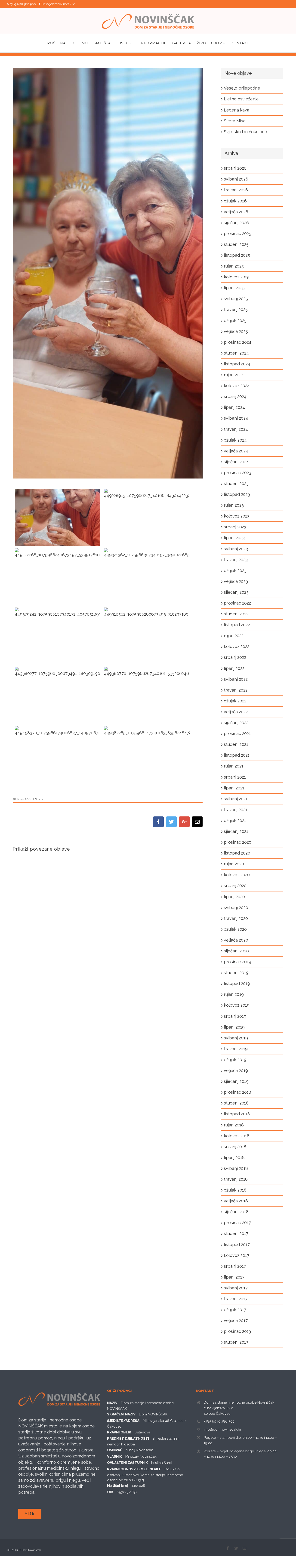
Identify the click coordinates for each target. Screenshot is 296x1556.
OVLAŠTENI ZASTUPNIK (127, 1463)
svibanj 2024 (236, 418)
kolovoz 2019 (237, 1005)
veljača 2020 (236, 940)
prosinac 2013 (237, 1331)
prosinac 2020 (237, 842)
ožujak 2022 (235, 700)
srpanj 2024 (235, 396)
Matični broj (117, 1486)
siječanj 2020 (236, 950)
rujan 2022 (234, 635)
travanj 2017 (235, 1298)
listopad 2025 (237, 255)
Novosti (39, 799)
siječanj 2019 (236, 1081)
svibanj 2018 (236, 1168)
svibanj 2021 (235, 798)
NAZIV (112, 1403)
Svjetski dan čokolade (245, 131)
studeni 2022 (236, 613)
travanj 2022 (235, 690)
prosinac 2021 (237, 733)
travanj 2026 (236, 189)
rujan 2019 (234, 994)
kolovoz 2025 (237, 276)
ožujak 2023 (235, 570)
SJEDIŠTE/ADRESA (123, 1421)
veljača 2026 (236, 211)
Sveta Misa (234, 120)
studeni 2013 (236, 1342)
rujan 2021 (233, 766)
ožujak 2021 (235, 820)
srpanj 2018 (235, 1146)
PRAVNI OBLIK (119, 1432)
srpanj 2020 (235, 885)
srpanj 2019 (235, 1016)
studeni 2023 (236, 483)
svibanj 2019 (236, 1037)
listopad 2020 (237, 853)
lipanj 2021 (234, 788)
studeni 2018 (236, 1103)
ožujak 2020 (235, 929)
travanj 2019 (236, 1048)
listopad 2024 (237, 363)
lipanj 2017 (234, 1277)
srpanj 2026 (235, 168)
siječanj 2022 (236, 722)
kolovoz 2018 (237, 1135)
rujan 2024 (234, 374)
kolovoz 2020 (237, 874)
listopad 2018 (237, 1113)
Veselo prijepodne (242, 88)
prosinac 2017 (237, 1222)
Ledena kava (236, 110)
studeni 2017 (236, 1233)
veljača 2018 (236, 1200)
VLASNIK (114, 1456)
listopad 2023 (237, 494)
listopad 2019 (237, 983)
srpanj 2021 (235, 777)
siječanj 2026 (236, 222)
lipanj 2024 (234, 407)
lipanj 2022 (234, 668)
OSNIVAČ (114, 1450)
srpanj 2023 (235, 526)
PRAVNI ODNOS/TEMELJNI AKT (134, 1469)
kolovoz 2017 (236, 1255)
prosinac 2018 (237, 1092)
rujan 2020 (234, 863)
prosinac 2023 (237, 472)
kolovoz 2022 (236, 646)
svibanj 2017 (236, 1287)
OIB (110, 1492)
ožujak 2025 (235, 320)
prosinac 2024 (237, 342)
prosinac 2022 (237, 603)
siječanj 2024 (236, 461)
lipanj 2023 (234, 537)
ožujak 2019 (235, 1059)
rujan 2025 (234, 266)
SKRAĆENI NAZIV (121, 1414)
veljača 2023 (236, 581)
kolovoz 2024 (237, 385)
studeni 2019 (236, 972)
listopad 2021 (237, 755)
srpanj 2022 (235, 657)
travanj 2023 (236, 559)
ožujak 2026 (235, 201)
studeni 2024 (236, 353)
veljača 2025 (236, 331)
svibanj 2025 (236, 298)
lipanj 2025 (234, 287)
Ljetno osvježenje (241, 98)
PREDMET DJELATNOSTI (128, 1438)
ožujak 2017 (235, 1309)
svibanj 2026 (236, 179)
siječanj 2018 (236, 1211)
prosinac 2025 (237, 233)
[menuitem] (59, 43)
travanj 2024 (236, 429)
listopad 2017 (237, 1244)
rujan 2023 (234, 505)
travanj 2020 (236, 918)
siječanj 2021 (236, 831)
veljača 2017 (236, 1320)
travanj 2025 (236, 309)
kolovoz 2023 (237, 516)
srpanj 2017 (235, 1266)
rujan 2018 (234, 1125)
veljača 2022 (236, 711)
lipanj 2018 (234, 1157)
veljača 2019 (236, 1070)
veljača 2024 (236, 450)
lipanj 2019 (234, 1027)
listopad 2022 (237, 624)
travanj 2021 (235, 809)
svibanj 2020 (236, 907)
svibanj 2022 (236, 679)
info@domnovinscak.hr (59, 4)
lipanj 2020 (234, 896)
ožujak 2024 (235, 440)
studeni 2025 (236, 244)
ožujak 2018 (235, 1190)
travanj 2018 (236, 1179)
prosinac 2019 (237, 961)
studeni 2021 (236, 744)
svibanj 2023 (236, 548)
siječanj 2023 (236, 592)
